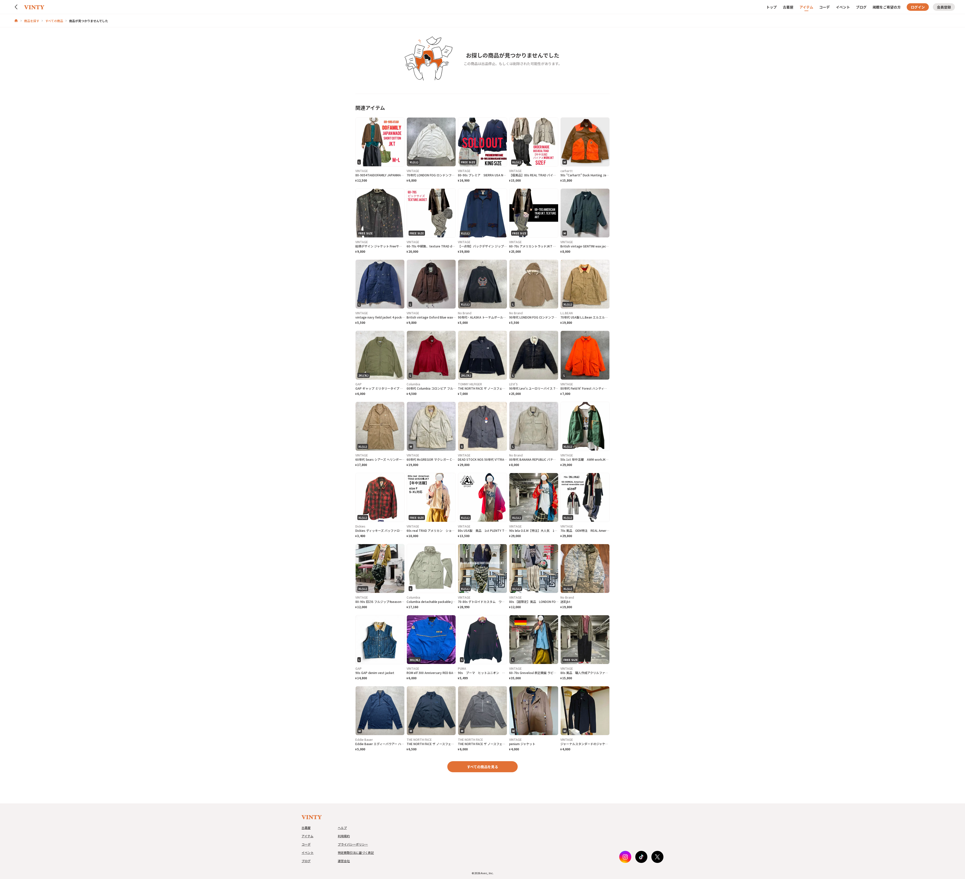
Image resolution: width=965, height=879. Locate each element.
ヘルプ (342, 827)
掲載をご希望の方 (887, 7)
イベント (843, 7)
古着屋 (788, 7)
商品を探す (31, 21)
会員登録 (944, 7)
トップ (771, 7)
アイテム (806, 7)
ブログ (861, 7)
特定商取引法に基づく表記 (356, 852)
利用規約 (344, 836)
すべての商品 (54, 21)
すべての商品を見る (482, 766)
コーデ (824, 7)
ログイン (918, 7)
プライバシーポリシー (353, 844)
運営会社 (344, 861)
